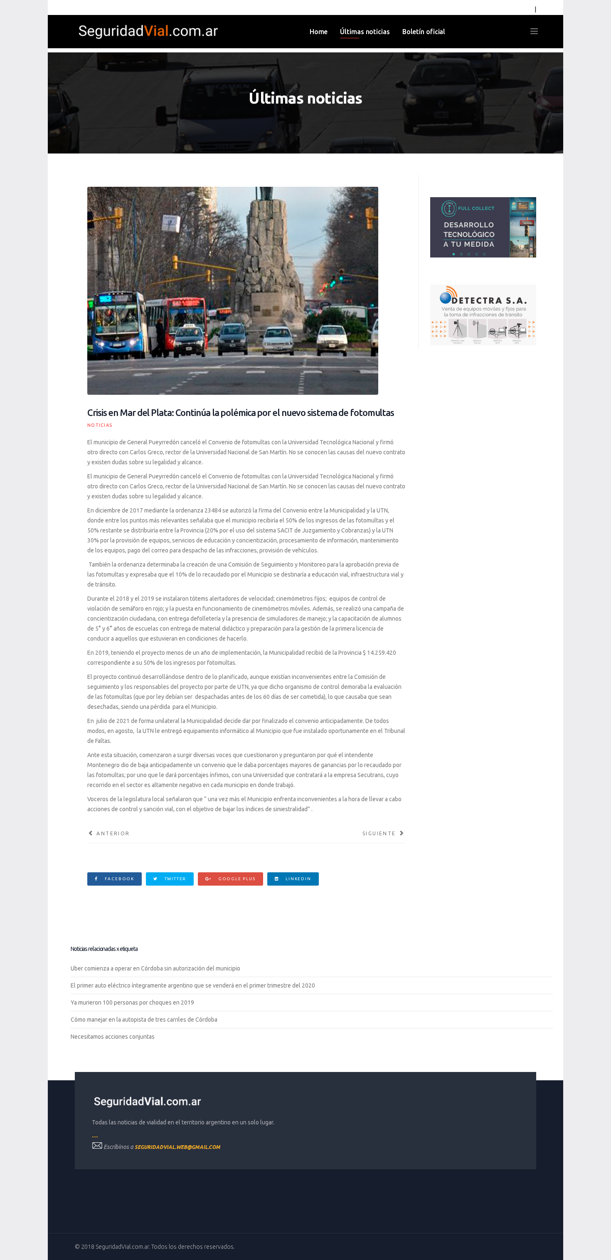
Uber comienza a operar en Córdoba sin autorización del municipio (155, 968)
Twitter (174, 878)
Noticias (99, 425)
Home (319, 31)
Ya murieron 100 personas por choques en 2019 (132, 1002)
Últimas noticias (364, 31)
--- (95, 1136)
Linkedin (297, 878)
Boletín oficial (424, 31)
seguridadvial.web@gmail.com (177, 1147)
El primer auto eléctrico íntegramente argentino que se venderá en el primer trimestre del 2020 (193, 985)
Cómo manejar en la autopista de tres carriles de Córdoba (144, 1019)
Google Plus (236, 878)
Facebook (118, 878)
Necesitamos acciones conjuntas (113, 1036)
